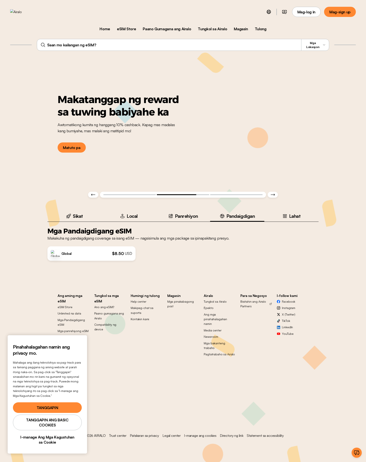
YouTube (287, 333)
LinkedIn (287, 327)
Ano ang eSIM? (104, 307)
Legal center (171, 435)
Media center (212, 330)
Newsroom (211, 336)
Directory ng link (231, 435)
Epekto (208, 308)
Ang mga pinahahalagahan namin (215, 319)
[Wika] (268, 11)
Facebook (288, 301)
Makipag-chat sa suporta (142, 310)
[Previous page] (93, 195)
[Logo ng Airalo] (22, 12)
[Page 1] (129, 194)
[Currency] (284, 11)
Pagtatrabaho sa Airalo (219, 354)
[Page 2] (183, 194)
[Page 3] (236, 194)
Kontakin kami (140, 319)
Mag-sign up (340, 12)
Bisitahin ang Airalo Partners (253, 304)
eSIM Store (126, 28)
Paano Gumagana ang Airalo (167, 28)
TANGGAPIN (47, 407)
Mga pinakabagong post (180, 304)
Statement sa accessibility (265, 435)
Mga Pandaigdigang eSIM (71, 322)
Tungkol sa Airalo (212, 28)
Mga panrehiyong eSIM (73, 331)
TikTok (286, 321)
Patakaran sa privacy (144, 435)
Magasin (241, 28)
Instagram (288, 308)
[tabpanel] (183, 241)
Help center (138, 301)
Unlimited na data (69, 313)
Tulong (260, 28)
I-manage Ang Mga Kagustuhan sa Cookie (47, 439)
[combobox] (183, 45)
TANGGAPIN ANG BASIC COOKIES (47, 422)
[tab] (74, 216)
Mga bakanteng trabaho (214, 345)
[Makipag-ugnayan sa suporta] (357, 453)
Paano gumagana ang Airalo (109, 316)
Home (105, 28)
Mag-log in (306, 12)
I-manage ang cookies (200, 435)
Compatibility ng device (105, 327)
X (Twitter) (288, 314)
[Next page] (273, 195)
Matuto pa (71, 147)
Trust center (117, 435)
